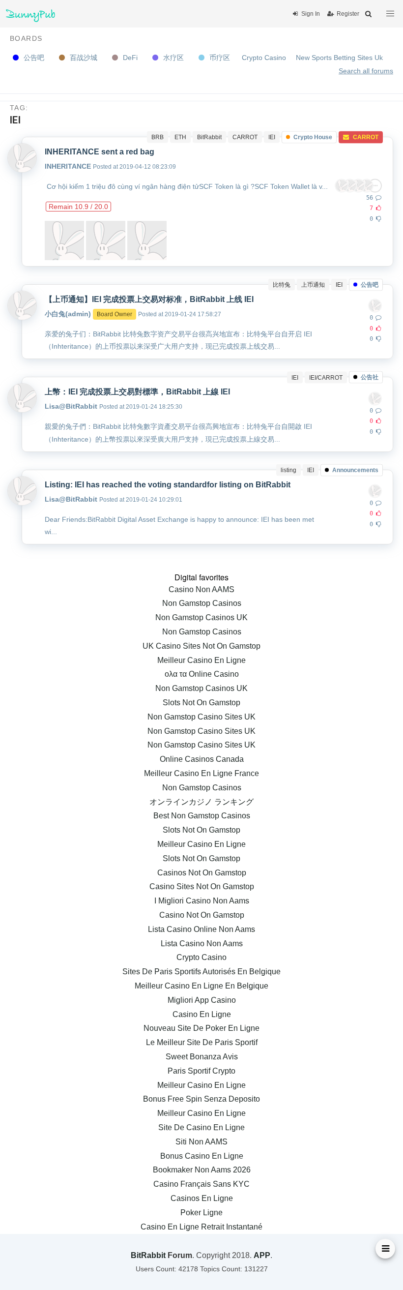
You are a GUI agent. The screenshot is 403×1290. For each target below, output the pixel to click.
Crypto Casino (264, 57)
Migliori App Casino (202, 1000)
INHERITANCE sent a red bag (99, 152)
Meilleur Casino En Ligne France (201, 773)
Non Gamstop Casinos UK (201, 617)
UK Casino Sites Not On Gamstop (201, 646)
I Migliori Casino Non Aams (201, 901)
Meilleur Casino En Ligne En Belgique (201, 986)
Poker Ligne (201, 1212)
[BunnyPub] (30, 14)
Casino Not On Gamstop (201, 915)
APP (262, 1255)
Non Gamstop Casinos (201, 603)
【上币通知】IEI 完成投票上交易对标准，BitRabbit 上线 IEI (149, 299)
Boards (26, 38)
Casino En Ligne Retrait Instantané (201, 1227)
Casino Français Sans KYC (201, 1184)
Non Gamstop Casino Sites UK (201, 717)
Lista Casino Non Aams (202, 943)
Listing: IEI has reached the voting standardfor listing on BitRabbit (167, 484)
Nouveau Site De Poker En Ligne (201, 1028)
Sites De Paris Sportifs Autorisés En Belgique (201, 971)
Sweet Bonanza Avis (202, 1056)
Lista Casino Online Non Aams (201, 929)
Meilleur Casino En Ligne (201, 660)
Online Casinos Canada (202, 759)
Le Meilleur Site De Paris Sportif (202, 1042)
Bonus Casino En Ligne (201, 1156)
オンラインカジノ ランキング (201, 802)
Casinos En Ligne (202, 1198)
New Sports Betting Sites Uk (339, 57)
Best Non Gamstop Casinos (201, 815)
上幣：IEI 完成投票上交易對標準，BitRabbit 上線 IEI (137, 392)
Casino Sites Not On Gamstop (201, 886)
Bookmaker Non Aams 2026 (202, 1170)
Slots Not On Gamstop (201, 702)
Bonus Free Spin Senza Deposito (201, 1099)
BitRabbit (148, 1255)
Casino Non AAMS (201, 589)
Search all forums (366, 71)
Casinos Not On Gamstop (201, 873)
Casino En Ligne (202, 1014)
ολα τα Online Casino (202, 674)
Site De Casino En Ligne (201, 1127)
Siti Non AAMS (201, 1142)
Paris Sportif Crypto (201, 1071)
